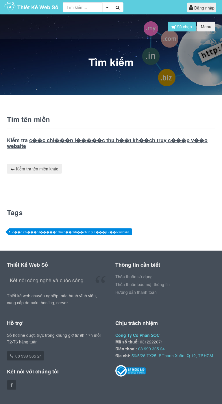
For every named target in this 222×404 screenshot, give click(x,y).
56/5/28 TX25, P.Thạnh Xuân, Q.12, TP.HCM (172, 355)
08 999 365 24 (28, 356)
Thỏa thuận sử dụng (134, 276)
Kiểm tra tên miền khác (36, 169)
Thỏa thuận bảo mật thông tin (142, 284)
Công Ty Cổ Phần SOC (137, 335)
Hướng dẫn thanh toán (136, 292)
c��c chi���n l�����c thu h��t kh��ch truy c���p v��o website (70, 232)
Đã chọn (183, 26)
